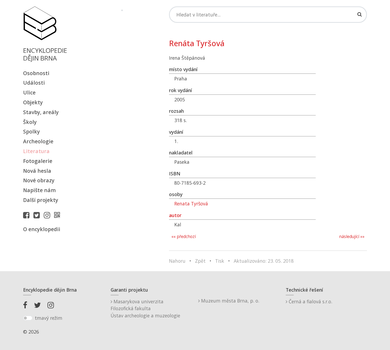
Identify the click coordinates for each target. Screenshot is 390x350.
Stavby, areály (41, 112)
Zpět (200, 261)
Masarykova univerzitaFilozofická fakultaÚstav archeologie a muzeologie (145, 308)
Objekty (33, 102)
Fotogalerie (37, 161)
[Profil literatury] (58, 215)
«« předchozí (183, 236)
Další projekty (40, 200)
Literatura (36, 151)
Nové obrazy (38, 180)
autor (175, 215)
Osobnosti (36, 73)
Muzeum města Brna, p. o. (229, 300)
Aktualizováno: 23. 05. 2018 (264, 261)
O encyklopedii (41, 229)
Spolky (31, 131)
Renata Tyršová (191, 203)
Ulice (29, 92)
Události (34, 82)
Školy (30, 122)
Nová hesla (37, 170)
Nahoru (177, 261)
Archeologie (38, 141)
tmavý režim (48, 318)
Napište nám (39, 190)
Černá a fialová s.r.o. (309, 301)
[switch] (27, 318)
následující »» (352, 236)
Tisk (219, 261)
